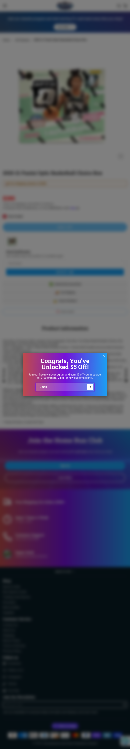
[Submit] (90, 387)
